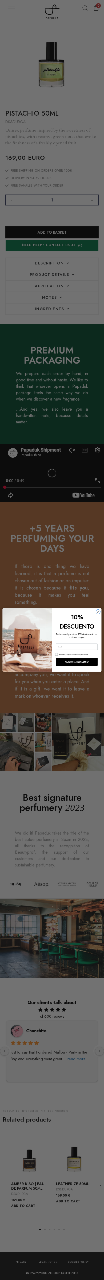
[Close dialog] (98, 611)
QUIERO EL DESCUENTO (77, 661)
